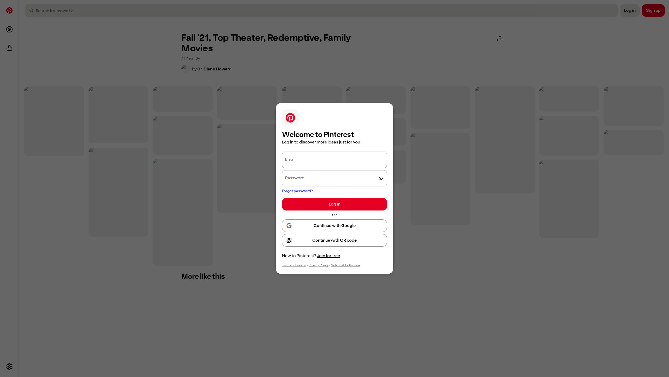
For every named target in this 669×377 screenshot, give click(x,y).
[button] (334, 240)
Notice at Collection (345, 265)
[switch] (381, 178)
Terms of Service (294, 265)
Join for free (328, 255)
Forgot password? (297, 191)
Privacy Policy (318, 265)
